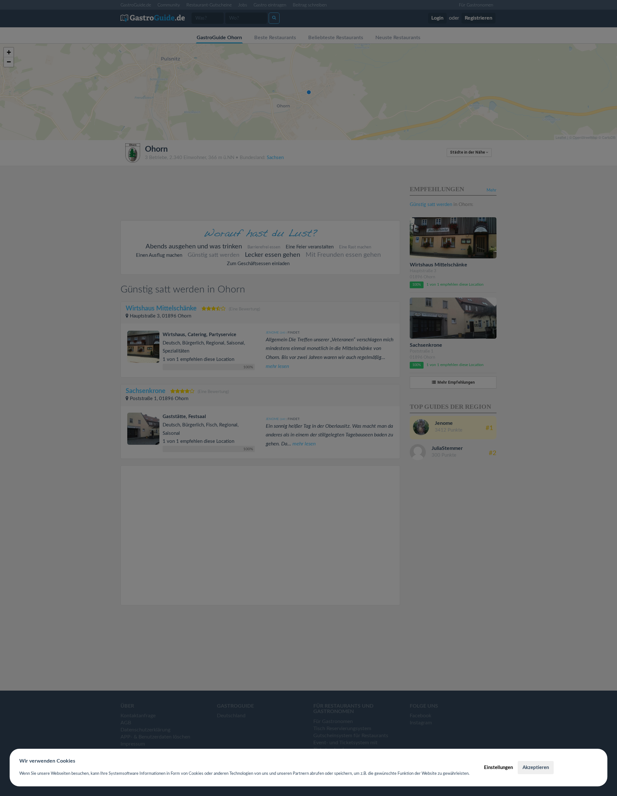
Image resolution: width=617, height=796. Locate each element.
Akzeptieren (536, 767)
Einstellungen (498, 767)
